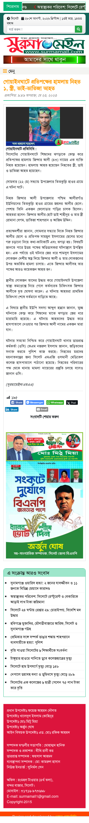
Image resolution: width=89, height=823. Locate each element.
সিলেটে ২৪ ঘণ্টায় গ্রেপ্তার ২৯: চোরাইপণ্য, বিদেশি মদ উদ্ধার (45, 612)
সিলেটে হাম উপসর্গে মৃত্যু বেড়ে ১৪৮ (34, 666)
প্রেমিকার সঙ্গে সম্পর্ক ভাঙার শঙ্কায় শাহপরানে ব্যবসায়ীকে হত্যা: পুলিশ (40, 639)
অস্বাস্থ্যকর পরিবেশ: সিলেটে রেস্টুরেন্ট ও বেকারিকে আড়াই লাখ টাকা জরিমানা (44, 599)
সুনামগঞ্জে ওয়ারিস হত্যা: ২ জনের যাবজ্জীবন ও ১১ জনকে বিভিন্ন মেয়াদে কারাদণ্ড (43, 585)
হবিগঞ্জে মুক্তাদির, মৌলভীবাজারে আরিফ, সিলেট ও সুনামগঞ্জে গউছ (43, 626)
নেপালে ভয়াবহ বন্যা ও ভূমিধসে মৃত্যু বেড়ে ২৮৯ (42, 674)
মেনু (11, 70)
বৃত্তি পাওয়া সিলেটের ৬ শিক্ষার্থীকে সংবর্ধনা (38, 650)
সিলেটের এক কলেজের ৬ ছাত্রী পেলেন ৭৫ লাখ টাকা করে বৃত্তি (45, 685)
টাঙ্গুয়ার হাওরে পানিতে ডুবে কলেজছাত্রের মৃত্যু (41, 658)
